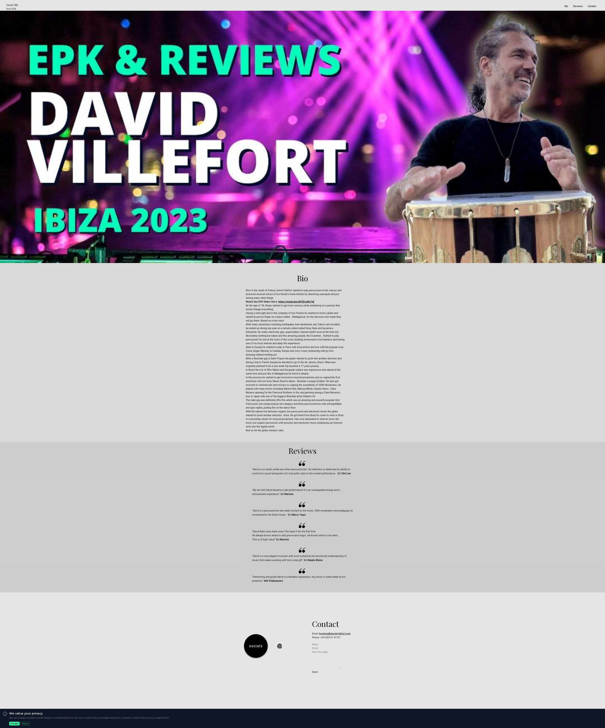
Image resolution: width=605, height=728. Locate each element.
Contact (592, 6)
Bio (566, 6)
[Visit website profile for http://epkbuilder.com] (279, 646)
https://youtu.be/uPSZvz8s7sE (296, 301)
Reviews (578, 6)
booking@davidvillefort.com (335, 633)
